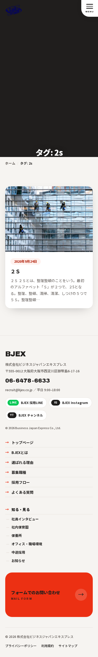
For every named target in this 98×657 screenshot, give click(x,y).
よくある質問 (19, 492)
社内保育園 (17, 527)
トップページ (19, 442)
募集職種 (15, 472)
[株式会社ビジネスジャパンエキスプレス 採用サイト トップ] (13, 8)
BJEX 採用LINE (26, 402)
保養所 (14, 535)
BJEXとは (16, 452)
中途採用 (15, 552)
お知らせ (15, 560)
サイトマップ (68, 645)
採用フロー (17, 482)
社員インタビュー (22, 518)
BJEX (15, 354)
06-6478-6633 (27, 381)
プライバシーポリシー (21, 645)
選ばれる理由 (19, 462)
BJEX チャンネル (26, 415)
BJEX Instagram (71, 402)
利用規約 (47, 645)
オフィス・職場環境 (24, 543)
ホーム (10, 163)
